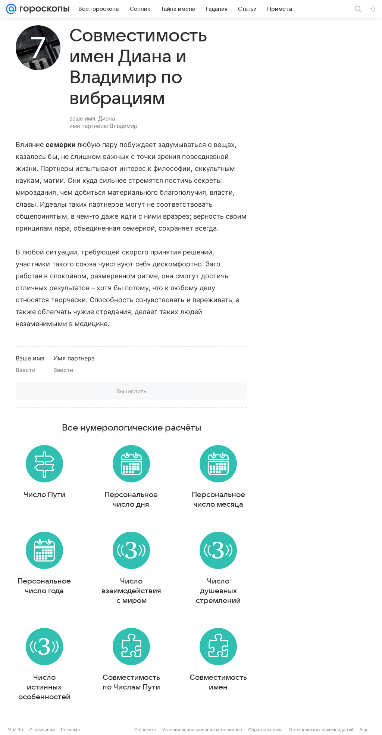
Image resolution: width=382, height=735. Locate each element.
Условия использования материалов (202, 729)
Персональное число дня (131, 500)
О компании (42, 729)
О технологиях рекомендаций (321, 729)
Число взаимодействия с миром (131, 591)
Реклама (70, 729)
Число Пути (44, 495)
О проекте (145, 729)
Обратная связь (265, 729)
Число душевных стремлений (218, 591)
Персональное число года (44, 586)
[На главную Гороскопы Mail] (42, 9)
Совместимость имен (218, 682)
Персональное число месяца (218, 500)
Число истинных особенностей (44, 687)
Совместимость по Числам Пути (131, 682)
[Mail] (11, 9)
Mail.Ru (15, 729)
